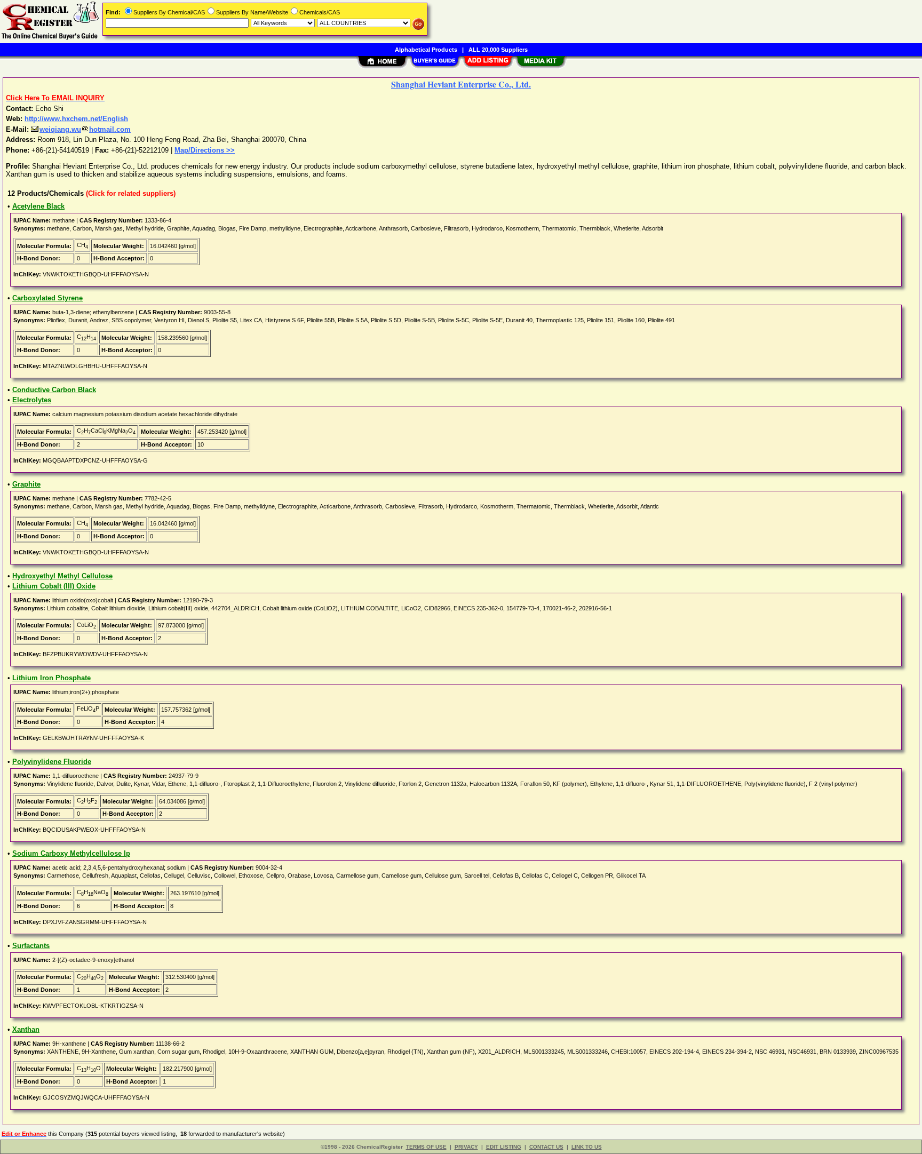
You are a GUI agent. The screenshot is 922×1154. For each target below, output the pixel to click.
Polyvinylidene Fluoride (51, 762)
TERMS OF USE (426, 1147)
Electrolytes (31, 400)
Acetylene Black (38, 206)
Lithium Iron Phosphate (51, 678)
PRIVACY (466, 1147)
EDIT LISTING (503, 1147)
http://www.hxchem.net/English (76, 119)
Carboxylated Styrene (47, 298)
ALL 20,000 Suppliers (498, 49)
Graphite (26, 484)
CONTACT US (546, 1147)
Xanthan (25, 1029)
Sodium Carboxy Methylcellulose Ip (71, 853)
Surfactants (31, 946)
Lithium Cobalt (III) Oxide (54, 586)
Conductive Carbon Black (54, 390)
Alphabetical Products (426, 49)
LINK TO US (586, 1147)
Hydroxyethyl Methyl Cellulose (62, 576)
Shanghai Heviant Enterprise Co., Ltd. (461, 84)
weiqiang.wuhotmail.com (85, 129)
